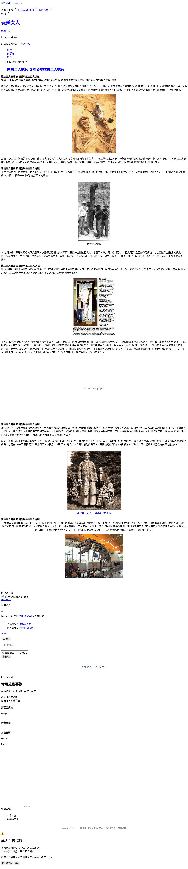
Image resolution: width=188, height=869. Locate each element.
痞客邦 (22, 616)
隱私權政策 (110, 828)
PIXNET (72, 828)
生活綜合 (25, 44)
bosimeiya (6, 599)
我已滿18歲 (7, 863)
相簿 (9, 50)
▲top (3, 633)
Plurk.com (27, 806)
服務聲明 (122, 828)
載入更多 (6, 639)
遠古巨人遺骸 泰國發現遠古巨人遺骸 (35, 69)
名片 (9, 57)
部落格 (10, 53)
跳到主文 (6, 31)
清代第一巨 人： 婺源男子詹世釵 (94, 513)
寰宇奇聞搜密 (26, 628)
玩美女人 (10, 22)
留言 (28, 616)
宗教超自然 (25, 624)
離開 (17, 863)
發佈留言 (6, 656)
